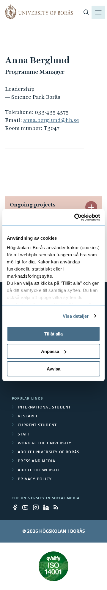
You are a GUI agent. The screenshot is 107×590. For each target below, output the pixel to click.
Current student (37, 425)
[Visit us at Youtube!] (27, 507)
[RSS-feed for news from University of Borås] (58, 507)
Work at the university (44, 443)
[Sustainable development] (53, 566)
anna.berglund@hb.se (51, 120)
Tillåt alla (53, 333)
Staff (24, 434)
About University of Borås (48, 452)
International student (44, 407)
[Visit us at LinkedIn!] (48, 507)
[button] (91, 207)
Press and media (36, 461)
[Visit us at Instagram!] (37, 507)
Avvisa (53, 368)
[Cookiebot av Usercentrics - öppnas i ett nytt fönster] (75, 217)
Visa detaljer (76, 315)
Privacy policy (35, 479)
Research (28, 416)
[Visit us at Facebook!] (16, 507)
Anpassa (50, 351)
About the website (39, 470)
